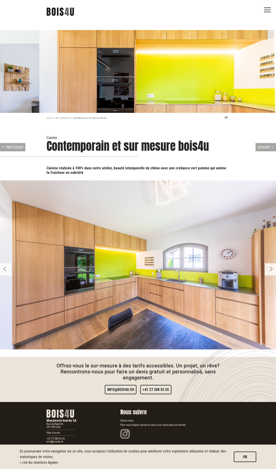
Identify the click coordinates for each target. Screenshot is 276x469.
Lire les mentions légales (40, 462)
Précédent (14, 147)
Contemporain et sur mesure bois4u (89, 118)
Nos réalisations (63, 118)
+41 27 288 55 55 (156, 389)
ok (245, 457)
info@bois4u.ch (120, 389)
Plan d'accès (53, 432)
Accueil (50, 118)
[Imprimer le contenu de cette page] (226, 117)
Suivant (263, 147)
